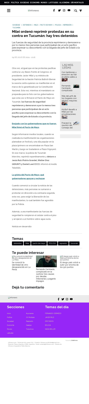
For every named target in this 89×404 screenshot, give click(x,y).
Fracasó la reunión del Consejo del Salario (67, 126)
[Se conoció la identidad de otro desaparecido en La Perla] (22, 260)
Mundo (44, 3)
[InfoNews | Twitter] (59, 10)
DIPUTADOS (49, 321)
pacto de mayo (39, 243)
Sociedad (24, 3)
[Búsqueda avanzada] (80, 10)
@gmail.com (55, 342)
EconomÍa (35, 3)
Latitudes (53, 3)
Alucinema (64, 3)
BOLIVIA (48, 325)
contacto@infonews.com (47, 344)
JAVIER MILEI (49, 317)
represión (63, 243)
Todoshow (30, 329)
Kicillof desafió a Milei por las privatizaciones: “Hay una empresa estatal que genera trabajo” (70, 115)
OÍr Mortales (77, 3)
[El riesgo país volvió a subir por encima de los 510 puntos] (70, 260)
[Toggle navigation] (8, 10)
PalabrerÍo (29, 321)
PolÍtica (15, 3)
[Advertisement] (44, 377)
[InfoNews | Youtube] (69, 10)
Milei (27, 243)
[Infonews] (12, 298)
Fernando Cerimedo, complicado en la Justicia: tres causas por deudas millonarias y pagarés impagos (46, 275)
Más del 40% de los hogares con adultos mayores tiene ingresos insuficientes (69, 100)
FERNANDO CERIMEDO (53, 313)
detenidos (18, 243)
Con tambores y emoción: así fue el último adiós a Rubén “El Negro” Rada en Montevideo (69, 78)
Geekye (28, 325)
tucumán (74, 243)
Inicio (6, 3)
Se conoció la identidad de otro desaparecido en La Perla (21, 266)
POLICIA (52, 243)
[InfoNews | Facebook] (54, 10)
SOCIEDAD (16, 25)
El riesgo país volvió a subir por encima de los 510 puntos (70, 264)
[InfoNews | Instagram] (64, 10)
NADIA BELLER (50, 329)
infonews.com (12, 342)
